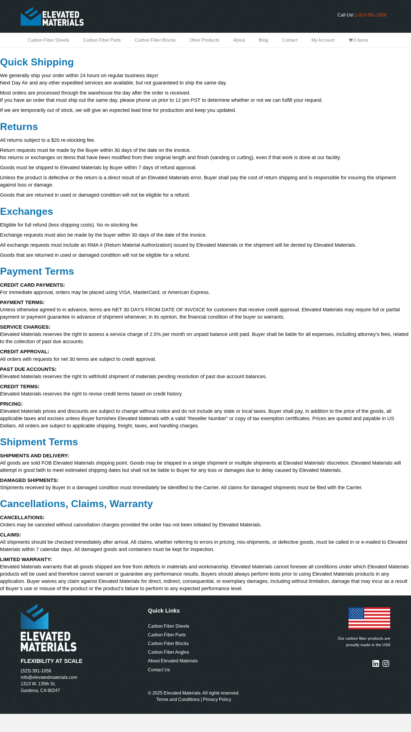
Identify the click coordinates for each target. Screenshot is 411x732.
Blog (263, 40)
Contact (289, 40)
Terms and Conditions (178, 699)
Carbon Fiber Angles (168, 652)
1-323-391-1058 (370, 15)
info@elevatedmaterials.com (49, 677)
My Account (322, 40)
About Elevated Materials (173, 660)
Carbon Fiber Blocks (155, 40)
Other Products (204, 40)
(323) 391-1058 (36, 671)
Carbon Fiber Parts (102, 40)
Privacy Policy (217, 699)
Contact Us (159, 669)
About (239, 40)
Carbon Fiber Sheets (48, 40)
